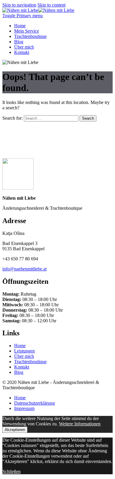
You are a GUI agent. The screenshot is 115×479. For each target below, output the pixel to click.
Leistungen (24, 350)
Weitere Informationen (80, 423)
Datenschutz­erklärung (34, 403)
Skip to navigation (19, 4)
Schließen (11, 471)
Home (20, 25)
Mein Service (26, 30)
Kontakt (21, 52)
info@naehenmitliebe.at (24, 268)
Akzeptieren (15, 429)
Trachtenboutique (30, 36)
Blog (18, 41)
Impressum (24, 408)
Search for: (12, 118)
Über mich (24, 46)
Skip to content (51, 4)
